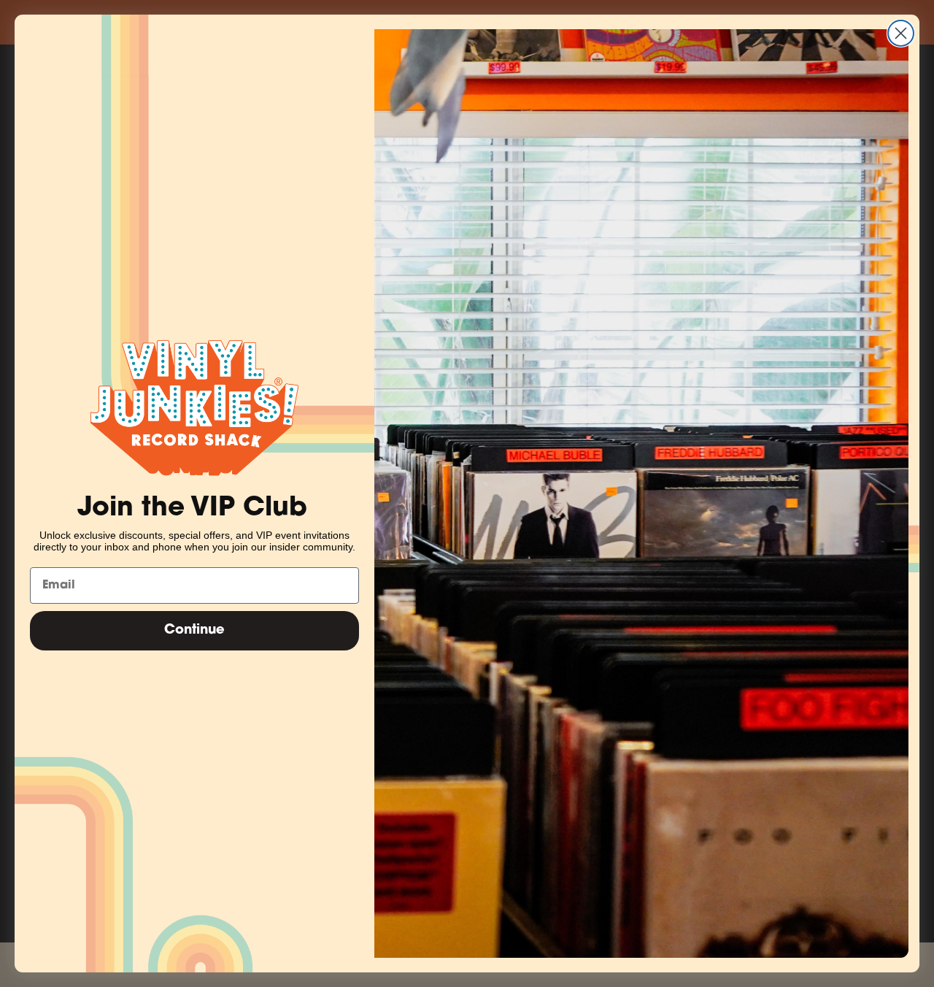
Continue (194, 630)
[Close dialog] (901, 33)
